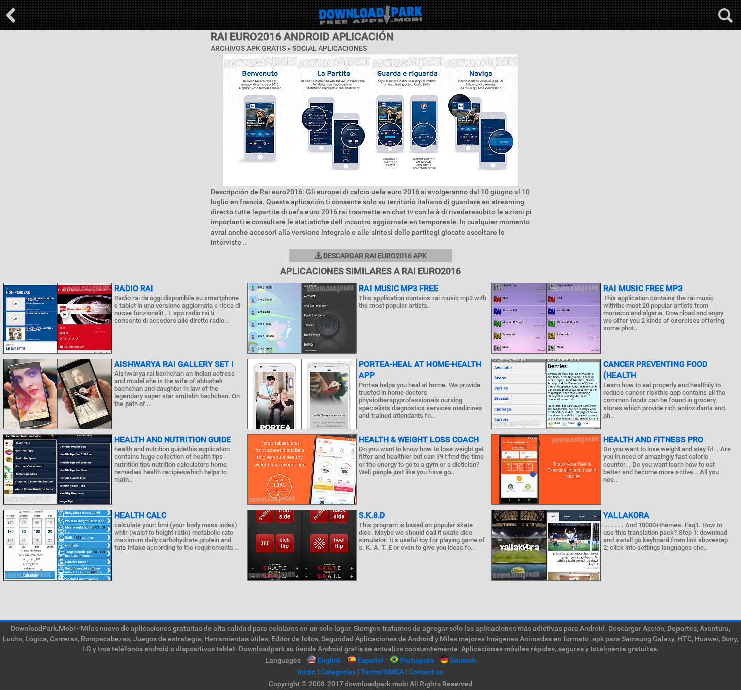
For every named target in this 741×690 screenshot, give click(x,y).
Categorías (338, 672)
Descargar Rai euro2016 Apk (374, 256)
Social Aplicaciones (329, 48)
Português (417, 660)
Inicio (307, 672)
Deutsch (463, 660)
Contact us (426, 672)
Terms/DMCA (382, 672)
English (329, 660)
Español (371, 660)
